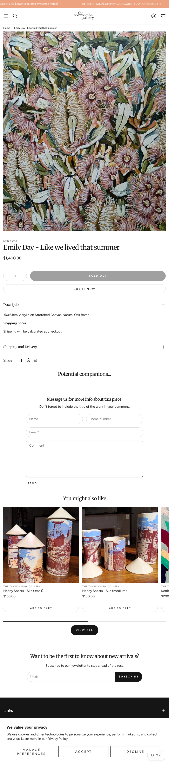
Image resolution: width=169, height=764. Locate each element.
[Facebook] (21, 360)
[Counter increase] (23, 276)
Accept (83, 752)
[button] (6, 16)
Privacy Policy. (57, 739)
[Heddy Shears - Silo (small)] (41, 545)
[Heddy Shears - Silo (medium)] (120, 545)
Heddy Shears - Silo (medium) (104, 591)
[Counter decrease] (7, 276)
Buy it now (84, 288)
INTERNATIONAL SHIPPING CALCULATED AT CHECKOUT (87, 3)
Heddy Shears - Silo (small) (23, 591)
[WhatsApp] (28, 360)
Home (6, 28)
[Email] (35, 360)
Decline (135, 752)
